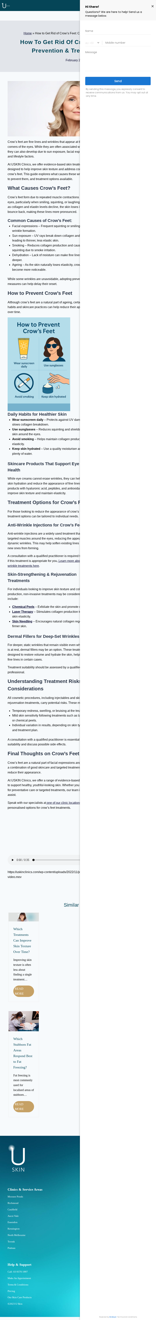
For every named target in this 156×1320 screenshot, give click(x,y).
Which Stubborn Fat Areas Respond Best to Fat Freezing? (22, 1053)
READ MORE (24, 992)
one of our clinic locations (63, 802)
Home (28, 33)
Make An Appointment (19, 1278)
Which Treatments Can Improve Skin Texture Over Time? (22, 940)
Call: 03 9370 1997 (18, 1271)
